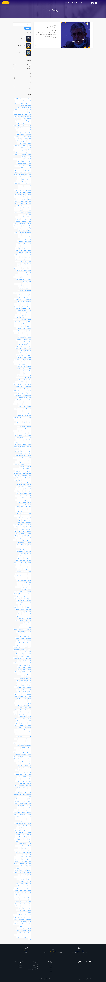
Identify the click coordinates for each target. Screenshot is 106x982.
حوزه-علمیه (28, 315)
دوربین (24, 357)
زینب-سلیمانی (21, 395)
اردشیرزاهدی (23, 660)
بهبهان (26, 214)
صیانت (29, 449)
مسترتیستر (16, 895)
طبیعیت (20, 453)
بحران (29, 197)
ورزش (25, 623)
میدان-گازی (17, 906)
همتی (18, 640)
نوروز (19, 611)
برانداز (26, 201)
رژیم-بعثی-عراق (23, 371)
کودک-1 (22, 868)
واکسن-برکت (21, 618)
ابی (18, 116)
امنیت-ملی (29, 161)
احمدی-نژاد (18, 123)
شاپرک (20, 431)
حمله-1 (23, 741)
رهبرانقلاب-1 (24, 788)
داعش (20, 333)
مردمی (22, 567)
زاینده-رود (29, 388)
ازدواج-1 (25, 665)
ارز (16, 127)
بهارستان (16, 212)
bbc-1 (24, 687)
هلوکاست (24, 932)
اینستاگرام (29, 70)
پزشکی (29, 226)
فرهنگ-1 (23, 484)
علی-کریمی (16, 469)
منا (21, 582)
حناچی (22, 313)
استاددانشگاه (28, 134)
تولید (20, 268)
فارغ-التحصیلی (24, 475)
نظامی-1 (29, 915)
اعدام (26, 148)
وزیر (30, 926)
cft (26, 183)
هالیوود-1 (24, 930)
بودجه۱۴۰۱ (16, 210)
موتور (30, 904)
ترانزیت (15, 712)
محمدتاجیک (22, 553)
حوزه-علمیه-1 (28, 743)
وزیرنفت (15, 629)
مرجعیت (18, 565)
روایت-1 (18, 779)
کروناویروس (17, 861)
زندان (19, 391)
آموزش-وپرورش (28, 656)
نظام (22, 602)
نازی (27, 600)
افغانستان (24, 150)
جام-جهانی (29, 275)
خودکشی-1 (29, 752)
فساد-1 (18, 484)
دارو (14, 752)
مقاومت (29, 580)
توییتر (30, 76)
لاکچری (16, 538)
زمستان (29, 391)
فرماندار (29, 843)
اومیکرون (16, 172)
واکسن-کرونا (16, 921)
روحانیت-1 (17, 781)
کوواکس (29, 870)
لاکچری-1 (15, 872)
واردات (29, 616)
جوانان (29, 295)
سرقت (29, 406)
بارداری (25, 185)
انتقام (20, 165)
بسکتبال (29, 206)
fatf (20, 687)
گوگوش (29, 538)
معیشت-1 (17, 899)
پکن (14, 226)
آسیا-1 (19, 652)
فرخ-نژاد (16, 480)
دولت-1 (18, 763)
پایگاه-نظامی (24, 221)
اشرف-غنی (29, 669)
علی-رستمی (22, 469)
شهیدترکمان (16, 442)
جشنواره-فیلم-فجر (17, 277)
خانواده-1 (22, 745)
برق (15, 694)
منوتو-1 (17, 901)
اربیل (30, 127)
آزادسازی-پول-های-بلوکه (26, 107)
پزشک (15, 223)
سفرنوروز (20, 411)
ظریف (19, 825)
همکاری (23, 643)
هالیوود (20, 636)
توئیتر (25, 721)
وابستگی (19, 614)
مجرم (26, 544)
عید (30, 473)
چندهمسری (28, 734)
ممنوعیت (25, 582)
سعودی (16, 408)
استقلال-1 (29, 667)
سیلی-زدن (19, 429)
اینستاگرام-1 (18, 685)
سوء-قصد (25, 420)
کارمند (29, 509)
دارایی (15, 330)
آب (20, 101)
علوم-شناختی (28, 466)
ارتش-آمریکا (20, 127)
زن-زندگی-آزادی (28, 393)
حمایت (29, 310)
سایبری (29, 402)
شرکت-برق (20, 435)
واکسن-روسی (23, 921)
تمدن (19, 264)
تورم (21, 721)
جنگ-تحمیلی (28, 288)
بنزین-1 (21, 696)
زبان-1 (24, 388)
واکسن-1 (29, 921)
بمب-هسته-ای (17, 208)
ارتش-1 (29, 660)
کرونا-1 (22, 861)
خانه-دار (24, 317)
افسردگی (29, 150)
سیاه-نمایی (29, 426)
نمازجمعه (22, 609)
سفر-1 (30, 803)
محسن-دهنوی (28, 551)
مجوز (17, 544)
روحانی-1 (22, 781)
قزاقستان (20, 500)
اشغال (29, 139)
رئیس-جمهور (19, 366)
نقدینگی (20, 607)
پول (21, 705)
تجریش (29, 248)
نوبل (26, 611)
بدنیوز (18, 199)
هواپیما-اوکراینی (19, 645)
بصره (25, 206)
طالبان (25, 453)
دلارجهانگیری (28, 355)
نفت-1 (25, 915)
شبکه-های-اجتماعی (22, 814)
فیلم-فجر (25, 493)
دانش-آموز (25, 335)
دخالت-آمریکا (18, 339)
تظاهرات (20, 259)
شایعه (16, 433)
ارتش (26, 127)
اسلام (20, 136)
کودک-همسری (28, 524)
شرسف (22, 817)
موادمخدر (20, 585)
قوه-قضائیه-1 (22, 857)
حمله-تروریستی (20, 310)
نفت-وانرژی (28, 607)
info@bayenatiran (32, 969)
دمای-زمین (19, 355)
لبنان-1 (29, 874)
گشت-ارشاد (22, 533)
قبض (30, 854)
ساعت (23, 796)
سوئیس (20, 420)
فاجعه (20, 473)
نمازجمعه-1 (29, 917)
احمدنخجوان (24, 123)
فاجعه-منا (16, 473)
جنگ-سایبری (20, 290)
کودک (19, 522)
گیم (25, 538)
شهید (30, 821)
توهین (15, 268)
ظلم (14, 457)
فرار (26, 841)
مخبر (22, 888)
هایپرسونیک (28, 638)
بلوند (25, 696)
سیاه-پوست (20, 808)
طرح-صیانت (28, 825)
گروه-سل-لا (29, 533)
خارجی (23, 315)
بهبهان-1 (25, 698)
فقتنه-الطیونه (21, 487)
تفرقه (21, 261)
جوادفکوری (16, 292)
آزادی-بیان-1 (24, 652)
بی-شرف (23, 217)
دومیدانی (22, 362)
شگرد (30, 440)
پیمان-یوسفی (20, 241)
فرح (20, 480)
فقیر (30, 489)
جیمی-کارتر (17, 732)
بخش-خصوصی (24, 199)
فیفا (24, 491)
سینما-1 (16, 810)
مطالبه (29, 578)
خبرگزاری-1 (29, 747)
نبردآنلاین (25, 908)
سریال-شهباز (28, 408)
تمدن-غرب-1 (17, 718)
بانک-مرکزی (28, 194)
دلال (23, 355)
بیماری (20, 701)
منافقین (21, 901)
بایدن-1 (19, 194)
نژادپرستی (29, 910)
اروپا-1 (29, 665)
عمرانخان (29, 837)
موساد (17, 587)
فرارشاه (17, 478)
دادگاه (18, 752)
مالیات (29, 544)
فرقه (24, 482)
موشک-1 (20, 904)
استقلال (29, 136)
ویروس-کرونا (28, 928)
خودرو (24, 328)
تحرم (17, 248)
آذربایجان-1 (23, 649)
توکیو (26, 723)
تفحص (25, 261)
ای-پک (15, 174)
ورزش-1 (22, 924)
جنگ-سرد (29, 292)
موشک (21, 591)
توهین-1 (17, 723)
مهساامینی (23, 906)
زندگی (15, 391)
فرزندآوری (29, 482)
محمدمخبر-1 (28, 886)
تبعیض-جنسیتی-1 (27, 709)
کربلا (30, 513)
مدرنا (25, 562)
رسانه (22, 373)
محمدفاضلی (20, 558)
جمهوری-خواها (18, 284)
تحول (21, 250)
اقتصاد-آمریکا (28, 152)
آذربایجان (17, 103)
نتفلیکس (18, 600)
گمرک (24, 872)
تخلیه (20, 252)
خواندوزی (29, 328)
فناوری (21, 489)
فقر (17, 487)
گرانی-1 (23, 529)
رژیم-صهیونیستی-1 (27, 772)
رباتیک (18, 368)
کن (20, 520)
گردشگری (29, 872)
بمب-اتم (29, 208)
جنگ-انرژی (21, 286)
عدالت (21, 828)
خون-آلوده (23, 752)
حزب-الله (22, 306)
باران (30, 185)
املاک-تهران (20, 159)
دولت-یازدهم (28, 362)
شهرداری (22, 442)
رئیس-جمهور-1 (28, 770)
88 (26, 101)
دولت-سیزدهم (17, 359)
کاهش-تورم (28, 511)
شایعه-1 (29, 814)
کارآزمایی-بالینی (28, 507)
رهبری (15, 384)
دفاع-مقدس (28, 353)
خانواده (29, 317)
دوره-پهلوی (19, 357)
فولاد (15, 850)
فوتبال (19, 850)
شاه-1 (19, 812)
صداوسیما (29, 446)
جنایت (29, 286)
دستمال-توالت (18, 348)
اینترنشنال (24, 181)
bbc (30, 183)
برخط (30, 72)
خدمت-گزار (16, 319)
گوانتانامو (25, 536)
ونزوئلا (22, 631)
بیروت (29, 701)
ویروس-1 (21, 926)
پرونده (16, 703)
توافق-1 (29, 721)
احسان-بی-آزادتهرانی (27, 121)
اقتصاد (15, 150)
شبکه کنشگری (89, 979)
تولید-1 (21, 723)
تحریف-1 (16, 709)
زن (25, 391)
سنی (30, 420)
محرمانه (29, 549)
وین (23, 928)
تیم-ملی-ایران (19, 270)
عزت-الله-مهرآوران (22, 830)
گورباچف (20, 536)
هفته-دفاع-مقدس (27, 640)
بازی (24, 192)
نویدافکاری (29, 614)
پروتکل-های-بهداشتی (22, 223)
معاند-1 (21, 899)
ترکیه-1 (19, 714)
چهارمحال (23, 297)
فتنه (30, 478)
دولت (23, 359)
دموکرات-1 (29, 763)
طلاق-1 (23, 825)
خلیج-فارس (17, 326)
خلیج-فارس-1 (17, 747)
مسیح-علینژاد (18, 573)
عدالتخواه (29, 462)
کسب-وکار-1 (22, 863)
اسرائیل (24, 136)
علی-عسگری (18, 834)
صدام (16, 444)
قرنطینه (29, 500)
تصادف (17, 257)
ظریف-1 (18, 457)
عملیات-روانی (18, 471)
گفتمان (17, 533)
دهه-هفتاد (29, 364)
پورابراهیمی (24, 230)
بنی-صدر (17, 696)
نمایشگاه (17, 609)
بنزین (30, 210)
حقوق (16, 739)
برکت (26, 203)
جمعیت (19, 727)
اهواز (26, 174)
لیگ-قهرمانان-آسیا (21, 542)
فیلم (30, 493)
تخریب (17, 250)
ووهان (18, 631)
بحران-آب (29, 694)
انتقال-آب (24, 165)
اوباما (25, 172)
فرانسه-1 (23, 480)
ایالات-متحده (21, 174)
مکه (30, 901)
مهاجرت (16, 591)
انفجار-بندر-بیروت (27, 170)
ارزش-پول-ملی (22, 663)
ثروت (30, 272)
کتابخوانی (22, 511)
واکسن (25, 616)
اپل (15, 116)
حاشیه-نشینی (28, 301)
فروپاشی (20, 482)
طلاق (26, 457)
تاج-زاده (25, 707)
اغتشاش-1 (23, 672)
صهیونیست (16, 446)
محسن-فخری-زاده (20, 551)
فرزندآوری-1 (18, 841)
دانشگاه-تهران (28, 337)
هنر (16, 643)
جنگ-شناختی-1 (28, 732)
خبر (21, 317)
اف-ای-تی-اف (17, 672)
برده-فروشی (17, 201)
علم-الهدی (29, 834)
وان (16, 620)
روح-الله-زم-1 (28, 781)
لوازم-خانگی (28, 542)
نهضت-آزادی (28, 919)
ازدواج (26, 132)
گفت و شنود (28, 86)
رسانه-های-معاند (28, 375)
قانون (26, 495)
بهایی (30, 214)
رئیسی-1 (21, 770)
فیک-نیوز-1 (29, 852)
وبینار (30, 90)
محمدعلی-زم (20, 556)
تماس (51, 971)
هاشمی (19, 928)
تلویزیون (23, 264)
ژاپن (16, 395)
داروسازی (25, 333)
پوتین (29, 230)
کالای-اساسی (24, 509)
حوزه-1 (19, 741)
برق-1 (30, 203)
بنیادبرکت (25, 210)
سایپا (25, 402)
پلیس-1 (25, 228)
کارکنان (21, 507)
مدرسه (29, 890)
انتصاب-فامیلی (28, 676)
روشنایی (29, 384)
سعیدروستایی (17, 801)
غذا (27, 473)
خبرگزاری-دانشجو (27, 319)
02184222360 (33, 967)
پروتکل (29, 223)
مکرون (18, 580)
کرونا (17, 513)
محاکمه (29, 547)
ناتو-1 (30, 908)
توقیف (29, 723)
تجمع (20, 248)
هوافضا (29, 937)
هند (19, 643)
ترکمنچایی (24, 714)
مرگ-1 (22, 892)
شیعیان (29, 444)
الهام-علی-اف (23, 154)
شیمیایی (24, 444)
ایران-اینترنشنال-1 (27, 683)
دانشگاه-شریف (21, 337)
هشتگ (29, 932)
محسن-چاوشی (23, 549)
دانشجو (19, 335)
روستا (16, 785)
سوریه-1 (19, 805)
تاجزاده (29, 243)
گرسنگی (23, 531)
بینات (22, 219)
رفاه (25, 377)
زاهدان (17, 386)
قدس (30, 498)
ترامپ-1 (19, 712)
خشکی (23, 324)
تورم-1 (29, 268)
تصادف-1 (29, 716)
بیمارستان (25, 701)
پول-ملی (24, 232)
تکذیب (17, 261)
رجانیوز (29, 371)
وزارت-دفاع (21, 627)
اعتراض (19, 669)
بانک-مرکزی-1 (24, 692)
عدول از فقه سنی (21, 45)
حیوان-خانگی (21, 743)
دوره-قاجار (23, 763)
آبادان (17, 101)
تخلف (23, 252)
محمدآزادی (28, 553)
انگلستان (16, 170)
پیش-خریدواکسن (21, 237)
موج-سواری (22, 587)
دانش (29, 335)
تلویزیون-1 (23, 718)
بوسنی (25, 212)
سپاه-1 (29, 799)
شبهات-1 (15, 814)
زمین (30, 792)
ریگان (22, 386)
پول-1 (19, 230)
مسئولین (24, 571)
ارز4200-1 (29, 663)
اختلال (19, 125)
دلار (20, 353)
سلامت (29, 417)
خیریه (19, 330)
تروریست (22, 257)
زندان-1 (21, 792)
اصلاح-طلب (23, 141)
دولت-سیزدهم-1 (28, 765)
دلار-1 (30, 761)
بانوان (23, 194)
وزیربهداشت (28, 629)
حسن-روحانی (19, 736)
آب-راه (22, 103)
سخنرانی (20, 404)
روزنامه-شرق (28, 785)
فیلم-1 (24, 852)
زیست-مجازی (28, 395)
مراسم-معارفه (23, 565)
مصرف (25, 576)
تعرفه (16, 259)
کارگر (23, 859)
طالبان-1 (21, 821)
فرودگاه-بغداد (28, 846)
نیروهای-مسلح (21, 919)
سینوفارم (25, 431)
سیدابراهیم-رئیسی (21, 426)
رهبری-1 (18, 788)
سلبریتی (24, 417)
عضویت (22, 464)
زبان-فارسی (19, 388)
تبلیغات (18, 246)
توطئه (18, 721)
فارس (30, 475)
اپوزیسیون (21, 656)
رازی (25, 366)
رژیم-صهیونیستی (27, 373)
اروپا (30, 132)
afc (23, 101)
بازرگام (20, 190)
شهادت (24, 819)
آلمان (26, 112)
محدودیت (19, 547)
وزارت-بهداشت (28, 627)
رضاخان (29, 377)
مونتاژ (16, 904)
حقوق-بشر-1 (28, 741)
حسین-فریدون (21, 739)
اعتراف (29, 145)
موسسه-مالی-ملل (27, 591)
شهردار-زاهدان (18, 819)
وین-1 (25, 634)
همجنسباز (29, 935)
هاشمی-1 (20, 634)
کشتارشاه (23, 518)
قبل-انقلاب (21, 495)
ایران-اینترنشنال (20, 177)
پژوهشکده (24, 226)
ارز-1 (19, 660)
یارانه (18, 937)
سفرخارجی (25, 411)
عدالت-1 (19, 460)
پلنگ (30, 228)
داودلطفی (24, 756)
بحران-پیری (17, 197)
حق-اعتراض (16, 306)
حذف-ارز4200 (28, 306)
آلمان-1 (29, 654)
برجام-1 (19, 694)
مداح (17, 560)
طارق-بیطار (18, 451)
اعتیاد (30, 148)
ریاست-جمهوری (28, 386)
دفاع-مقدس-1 (16, 759)
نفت (24, 605)
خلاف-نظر (23, 747)
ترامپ (24, 255)
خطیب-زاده (28, 326)
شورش (25, 440)
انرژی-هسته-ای (28, 168)
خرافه (20, 322)
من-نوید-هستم (22, 98)
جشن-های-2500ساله (20, 279)
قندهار (29, 502)
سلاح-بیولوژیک (28, 415)
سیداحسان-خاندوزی (27, 429)
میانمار (29, 596)
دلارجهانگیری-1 (24, 761)
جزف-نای (29, 727)
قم (16, 500)
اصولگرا (18, 141)
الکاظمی (29, 154)
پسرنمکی (19, 226)
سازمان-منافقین (28, 400)
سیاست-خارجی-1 (27, 808)
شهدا (17, 440)
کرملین (21, 513)
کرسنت (26, 513)
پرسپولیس (18, 221)
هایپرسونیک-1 (18, 930)
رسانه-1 (20, 772)
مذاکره (25, 890)
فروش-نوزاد (28, 484)
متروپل (21, 877)
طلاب (30, 457)
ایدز (30, 177)
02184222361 (33, 965)
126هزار (16, 98)
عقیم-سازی (21, 832)
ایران (18, 681)
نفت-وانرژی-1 (19, 915)
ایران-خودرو (28, 179)
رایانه (20, 767)
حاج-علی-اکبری (28, 299)
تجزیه (21, 709)
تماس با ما (67, 2)
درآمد (15, 756)
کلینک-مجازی (28, 868)
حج (18, 301)
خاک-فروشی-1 (28, 745)
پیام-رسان (24, 235)
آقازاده (29, 112)
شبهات (30, 82)
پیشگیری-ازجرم (28, 241)
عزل (30, 464)
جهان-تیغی (24, 295)
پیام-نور (29, 235)
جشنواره (24, 727)
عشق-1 (15, 830)
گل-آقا (29, 536)
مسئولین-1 (22, 895)
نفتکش (20, 605)
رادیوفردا (29, 366)
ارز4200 (29, 130)
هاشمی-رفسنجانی (27, 636)
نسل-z (24, 910)
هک (21, 640)
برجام (22, 201)
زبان (23, 790)
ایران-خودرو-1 (19, 683)
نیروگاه (23, 614)
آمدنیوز (21, 654)
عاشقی (29, 460)
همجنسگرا (29, 643)
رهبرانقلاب (20, 384)
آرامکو (29, 105)
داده (30, 78)
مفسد (17, 578)
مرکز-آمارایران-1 (28, 892)
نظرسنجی (29, 605)
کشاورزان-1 (16, 863)
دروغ (19, 344)
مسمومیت (25, 573)
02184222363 (20, 965)
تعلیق (30, 261)
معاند (26, 578)
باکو (20, 192)
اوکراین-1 (29, 681)
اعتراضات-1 (29, 672)
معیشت (21, 578)
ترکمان (16, 255)
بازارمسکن (21, 185)
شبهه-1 (25, 435)
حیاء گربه (54, 31)
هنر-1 (20, 935)
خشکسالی (29, 324)
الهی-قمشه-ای (16, 154)
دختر (30, 342)
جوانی (22, 732)
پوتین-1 (25, 705)
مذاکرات (20, 562)
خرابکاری (29, 322)
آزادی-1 (29, 652)
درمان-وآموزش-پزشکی (26, 344)
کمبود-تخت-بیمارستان (26, 520)
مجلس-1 (29, 879)
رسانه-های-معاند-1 (27, 774)
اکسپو (17, 152)
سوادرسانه (29, 805)
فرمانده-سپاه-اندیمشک (22, 843)
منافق (18, 582)
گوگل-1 (20, 872)
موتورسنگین (28, 587)
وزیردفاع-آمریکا (21, 629)
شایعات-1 (20, 433)
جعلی (30, 281)
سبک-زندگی (17, 402)
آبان (30, 103)
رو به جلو (23, 38)
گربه (19, 529)
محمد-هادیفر (28, 881)
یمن (22, 647)
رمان (22, 377)
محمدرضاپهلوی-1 (19, 883)
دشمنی (22, 759)
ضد (25, 449)
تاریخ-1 (21, 707)
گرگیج (19, 531)
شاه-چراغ (26, 433)
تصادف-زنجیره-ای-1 (22, 716)
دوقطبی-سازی (28, 359)
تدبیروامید (29, 255)
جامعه (24, 275)
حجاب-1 (25, 736)
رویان (25, 384)
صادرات (19, 444)
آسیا (19, 110)
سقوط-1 (23, 413)
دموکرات (29, 357)
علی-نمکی (29, 471)
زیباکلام (17, 792)
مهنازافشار (16, 594)
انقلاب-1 (21, 678)
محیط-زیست (22, 560)
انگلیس (29, 172)
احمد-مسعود (28, 658)
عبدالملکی (24, 460)
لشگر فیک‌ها (22, 53)
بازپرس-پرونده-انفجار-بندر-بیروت (25, 188)
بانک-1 (29, 692)
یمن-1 (29, 939)
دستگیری (24, 348)
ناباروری (23, 598)
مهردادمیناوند (28, 594)
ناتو (30, 600)
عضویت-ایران (16, 464)
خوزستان (24, 330)
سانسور (17, 400)
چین (19, 297)
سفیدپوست (28, 413)
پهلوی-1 (17, 705)
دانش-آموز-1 (23, 754)
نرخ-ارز (26, 602)
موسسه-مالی (23, 589)
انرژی (16, 165)
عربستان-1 (29, 830)
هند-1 (24, 935)
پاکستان (24, 703)
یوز (19, 647)
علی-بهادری (22, 466)
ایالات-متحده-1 (23, 681)
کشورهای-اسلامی (23, 866)
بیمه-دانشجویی (28, 219)
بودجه (29, 698)
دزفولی (29, 348)
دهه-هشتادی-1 (20, 765)
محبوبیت (24, 547)
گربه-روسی (17, 870)
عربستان (17, 462)
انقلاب (21, 170)
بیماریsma (18, 217)
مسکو (29, 573)
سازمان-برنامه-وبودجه (27, 794)
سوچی (16, 420)
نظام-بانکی (19, 912)
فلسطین (25, 489)
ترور (26, 257)
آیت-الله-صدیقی (27, 116)
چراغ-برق (29, 297)
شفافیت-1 (22, 437)
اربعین (15, 125)
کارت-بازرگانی (28, 859)
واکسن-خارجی (28, 620)
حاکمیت (22, 301)
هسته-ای (17, 638)
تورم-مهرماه (24, 268)
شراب (26, 817)
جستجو (27, 28)
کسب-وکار (23, 515)
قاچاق (30, 495)
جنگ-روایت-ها (28, 290)
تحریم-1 (29, 712)
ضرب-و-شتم (28, 451)
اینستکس (29, 687)
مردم (26, 567)
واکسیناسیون (28, 924)
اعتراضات (19, 143)
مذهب (29, 565)
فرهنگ (17, 846)
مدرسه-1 (29, 562)
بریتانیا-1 (16, 203)
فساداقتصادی (28, 487)
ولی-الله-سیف (28, 631)
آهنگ (26, 114)
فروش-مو (22, 846)
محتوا (30, 88)
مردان (29, 567)
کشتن (29, 866)
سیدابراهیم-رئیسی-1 (27, 810)
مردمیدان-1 (16, 890)
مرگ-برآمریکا (16, 892)
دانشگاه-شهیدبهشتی (27, 339)
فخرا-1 (22, 478)
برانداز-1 (23, 694)
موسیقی (25, 904)
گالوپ (15, 527)
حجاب (29, 304)
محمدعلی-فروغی (27, 558)
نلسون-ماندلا (28, 609)
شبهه (30, 817)
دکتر (23, 353)
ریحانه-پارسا (28, 790)
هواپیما (25, 645)
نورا (23, 611)
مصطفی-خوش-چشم (18, 576)
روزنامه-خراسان (22, 783)
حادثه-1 (16, 299)
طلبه (22, 457)
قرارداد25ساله (24, 498)
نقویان (15, 607)
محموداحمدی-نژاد (21, 886)
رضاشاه (19, 776)
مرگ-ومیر (25, 569)
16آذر (30, 101)
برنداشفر (21, 203)
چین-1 (23, 734)
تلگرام (30, 74)
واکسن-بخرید (28, 618)
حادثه (30, 736)
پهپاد (20, 232)
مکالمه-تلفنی (23, 580)
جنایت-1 (20, 730)
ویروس (29, 634)
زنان (22, 391)
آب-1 (28, 649)
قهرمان (29, 504)
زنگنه (22, 393)
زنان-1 (26, 792)
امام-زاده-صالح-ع (27, 159)
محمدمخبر (29, 560)
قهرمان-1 (16, 857)
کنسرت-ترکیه (28, 522)
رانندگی (23, 767)
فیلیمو (21, 493)
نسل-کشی (19, 910)
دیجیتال (23, 364)
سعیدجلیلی (24, 801)
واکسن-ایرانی (19, 616)
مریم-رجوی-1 (28, 895)
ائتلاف (21, 116)
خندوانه (29, 750)
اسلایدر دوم (29, 68)
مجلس (21, 544)
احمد (30, 123)
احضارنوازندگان (18, 121)
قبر (16, 852)
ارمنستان (18, 130)
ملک (30, 582)
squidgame (17, 183)
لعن (15, 540)
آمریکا (15, 112)
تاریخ (25, 243)
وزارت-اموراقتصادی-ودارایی (26, 625)
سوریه (24, 422)
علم (16, 832)
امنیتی (23, 161)
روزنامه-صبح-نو (21, 785)
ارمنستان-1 (16, 663)
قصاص (18, 854)
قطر (26, 857)
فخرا (30, 841)
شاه (30, 433)
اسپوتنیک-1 (21, 132)
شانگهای (23, 812)
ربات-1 (23, 368)
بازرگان (16, 190)
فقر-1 (20, 848)
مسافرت (29, 571)
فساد (30, 848)
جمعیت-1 (25, 281)
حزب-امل (29, 98)
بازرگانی (29, 689)
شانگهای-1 (16, 431)
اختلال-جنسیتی (21, 658)
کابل (21, 504)
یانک (26, 647)
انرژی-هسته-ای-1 (27, 678)
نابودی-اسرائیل (18, 598)
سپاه (30, 404)
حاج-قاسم (21, 299)
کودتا (23, 522)
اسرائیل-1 (23, 667)
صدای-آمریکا (22, 446)
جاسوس (25, 272)
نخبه (30, 602)
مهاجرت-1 (29, 906)
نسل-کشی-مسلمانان (27, 912)
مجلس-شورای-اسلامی (21, 879)
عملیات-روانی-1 (18, 837)
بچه (15, 194)
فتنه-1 (16, 839)
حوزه (19, 313)
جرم (23, 277)
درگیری (20, 342)
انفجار (22, 168)
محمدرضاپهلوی (28, 556)
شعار (30, 437)
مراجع (21, 890)
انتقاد (23, 676)
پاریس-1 (29, 703)
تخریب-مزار (28, 252)
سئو (22, 402)
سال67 (21, 400)
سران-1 (15, 404)
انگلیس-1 (16, 678)
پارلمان (18, 219)
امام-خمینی (28, 156)
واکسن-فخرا (21, 620)
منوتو (24, 585)
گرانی (21, 870)
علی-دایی (23, 834)
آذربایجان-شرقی (17, 649)
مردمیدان (17, 567)
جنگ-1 (16, 730)
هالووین (29, 930)
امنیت (15, 159)
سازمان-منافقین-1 (17, 794)
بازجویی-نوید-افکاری (27, 190)
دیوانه (19, 364)
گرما (16, 531)
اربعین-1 (15, 658)
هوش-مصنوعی (23, 937)
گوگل (16, 536)
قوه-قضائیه (19, 502)
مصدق (29, 576)
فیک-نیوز (20, 491)
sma (23, 183)
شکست (17, 437)
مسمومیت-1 (24, 897)
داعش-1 (29, 754)
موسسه (29, 589)
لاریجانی (21, 538)
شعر (26, 437)
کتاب (30, 861)
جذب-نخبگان (28, 277)
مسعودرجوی (18, 571)
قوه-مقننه (25, 502)
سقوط (26, 803)
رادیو (15, 364)
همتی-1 (19, 932)
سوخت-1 (29, 422)
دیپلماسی (29, 767)
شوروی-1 (29, 819)
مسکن (29, 897)
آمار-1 (25, 654)
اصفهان (23, 669)
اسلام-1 (19, 667)
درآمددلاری (25, 342)
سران (26, 799)
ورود (51, 965)
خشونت (19, 324)
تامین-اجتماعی (19, 243)
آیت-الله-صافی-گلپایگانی (18, 114)
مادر (19, 874)
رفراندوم (22, 779)
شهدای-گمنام (28, 442)
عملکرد (24, 471)
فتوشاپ (26, 478)
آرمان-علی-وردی (24, 105)
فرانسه (23, 841)
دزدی (18, 346)
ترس (20, 255)
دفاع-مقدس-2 (28, 350)
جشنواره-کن (28, 279)
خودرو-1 (24, 750)
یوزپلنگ (15, 647)
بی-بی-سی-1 (19, 698)
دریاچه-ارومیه (28, 759)
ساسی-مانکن (28, 796)
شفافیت (17, 817)
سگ (19, 413)
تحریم (25, 250)
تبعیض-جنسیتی (24, 246)
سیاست (29, 424)
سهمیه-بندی (19, 422)
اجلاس (23, 119)
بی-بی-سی (21, 214)
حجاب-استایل (17, 304)
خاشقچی (15, 743)
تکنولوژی (29, 718)
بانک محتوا (73, 2)
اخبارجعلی (29, 125)
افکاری (19, 150)
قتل (16, 495)
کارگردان (17, 507)
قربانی (19, 498)
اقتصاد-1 (23, 674)
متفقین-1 (16, 877)
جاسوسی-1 (21, 725)
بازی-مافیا (24, 689)
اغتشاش (21, 148)
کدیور (26, 861)
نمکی (30, 611)
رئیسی (29, 368)
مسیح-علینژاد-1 (17, 897)
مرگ (30, 569)
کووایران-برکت (28, 527)
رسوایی (29, 776)
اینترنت (29, 181)
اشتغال (16, 136)
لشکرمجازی (19, 540)
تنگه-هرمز (23, 266)
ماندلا (25, 877)
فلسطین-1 (29, 850)
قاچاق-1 (19, 852)
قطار (30, 857)
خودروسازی (19, 328)
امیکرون (19, 161)
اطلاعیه (29, 143)
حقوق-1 (29, 308)
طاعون (29, 453)
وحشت (29, 623)
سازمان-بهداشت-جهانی (22, 397)
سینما (30, 431)
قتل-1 (26, 854)
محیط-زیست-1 (28, 888)
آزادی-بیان (29, 110)
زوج (18, 393)
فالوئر (18, 475)
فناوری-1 (23, 850)
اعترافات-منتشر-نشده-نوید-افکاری (20, 145)
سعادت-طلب (22, 408)
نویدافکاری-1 (17, 917)
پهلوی (16, 232)
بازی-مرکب (19, 689)
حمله (25, 310)
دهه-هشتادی (16, 362)
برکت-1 (29, 696)
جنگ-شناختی (22, 292)
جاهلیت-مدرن (18, 275)
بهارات (21, 212)
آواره (30, 114)
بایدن (19, 692)
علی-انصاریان (28, 469)
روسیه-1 (17, 382)
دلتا (15, 761)
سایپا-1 (19, 796)
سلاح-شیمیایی (20, 415)
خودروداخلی (19, 750)
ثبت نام (50, 967)
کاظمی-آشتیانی (18, 859)
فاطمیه (25, 839)
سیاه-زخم (16, 424)
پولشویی (29, 232)
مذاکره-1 (15, 562)
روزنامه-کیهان (23, 382)
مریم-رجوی (20, 569)
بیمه (16, 701)
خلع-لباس (23, 326)
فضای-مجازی (24, 848)
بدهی (29, 201)
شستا (15, 435)
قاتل (17, 493)
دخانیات (19, 756)
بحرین (29, 199)
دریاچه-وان (29, 346)
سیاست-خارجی (23, 424)
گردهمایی (29, 531)
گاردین (22, 527)
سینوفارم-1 (29, 812)
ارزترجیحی (24, 130)
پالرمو (20, 703)
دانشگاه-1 (18, 754)
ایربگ (29, 685)
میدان (25, 596)
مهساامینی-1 (21, 594)
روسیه (29, 788)
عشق (26, 464)
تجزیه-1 (24, 248)
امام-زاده (23, 156)
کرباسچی (17, 511)
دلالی (19, 761)
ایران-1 (26, 177)
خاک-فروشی (18, 315)
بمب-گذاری (23, 208)
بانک (17, 192)
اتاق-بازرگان (28, 119)
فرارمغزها (29, 480)
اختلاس (23, 125)
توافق (18, 266)
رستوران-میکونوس (18, 774)
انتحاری (29, 163)
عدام (24, 462)
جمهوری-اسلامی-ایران (26, 284)
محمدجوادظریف (28, 883)
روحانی (20, 379)
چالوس (19, 295)
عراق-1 (17, 828)
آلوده (22, 112)
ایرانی (23, 179)
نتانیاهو (22, 600)
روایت (18, 377)
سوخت (23, 805)
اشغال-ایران (24, 139)
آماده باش (29, 64)
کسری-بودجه (17, 515)
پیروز (30, 707)
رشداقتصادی (20, 375)
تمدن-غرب (29, 266)
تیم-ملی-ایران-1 (28, 725)
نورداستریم (23, 917)
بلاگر (21, 206)
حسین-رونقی (28, 739)
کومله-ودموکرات (17, 524)
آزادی (19, 107)
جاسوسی (20, 272)
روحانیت (29, 382)
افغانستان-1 (29, 674)
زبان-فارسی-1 (18, 790)
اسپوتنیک (20, 665)
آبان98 (26, 103)
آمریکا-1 (16, 654)
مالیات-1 (29, 877)
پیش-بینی (29, 237)
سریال (20, 406)
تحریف (29, 250)
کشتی (19, 518)
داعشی (16, 333)
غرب (24, 473)
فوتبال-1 (17, 489)
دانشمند (29, 756)
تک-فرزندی (28, 264)
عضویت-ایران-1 (28, 832)
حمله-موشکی (28, 313)
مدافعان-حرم (17, 888)
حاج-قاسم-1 (18, 734)
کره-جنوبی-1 (28, 863)
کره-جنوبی (29, 515)
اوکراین (21, 172)
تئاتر (30, 246)
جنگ (25, 286)
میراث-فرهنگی (19, 596)
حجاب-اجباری (24, 304)
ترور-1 (16, 714)
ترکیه (30, 257)
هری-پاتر (22, 638)
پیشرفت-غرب (23, 239)
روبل (30, 379)
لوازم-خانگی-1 (24, 874)
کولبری (18, 868)
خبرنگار (21, 319)
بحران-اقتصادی (24, 197)
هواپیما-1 (16, 935)
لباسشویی (29, 540)
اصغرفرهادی (18, 139)
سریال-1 (29, 801)
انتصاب (29, 165)
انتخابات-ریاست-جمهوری (21, 163)
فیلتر (16, 491)
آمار (18, 112)
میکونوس (29, 598)
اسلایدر (29, 66)
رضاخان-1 (24, 776)
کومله (22, 524)
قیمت (25, 504)
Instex (16, 687)
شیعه (26, 821)
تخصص (24, 712)
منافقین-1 (29, 585)
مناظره (26, 901)
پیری (20, 235)
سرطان (16, 799)
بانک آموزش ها (79, 2)
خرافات (24, 322)
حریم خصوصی (82, 979)
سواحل (16, 803)
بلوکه (18, 206)
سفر (30, 411)
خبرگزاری (17, 317)
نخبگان (20, 908)
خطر (15, 324)
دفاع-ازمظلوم (21, 350)
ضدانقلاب (21, 449)
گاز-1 (25, 870)
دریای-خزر (23, 346)
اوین (30, 174)
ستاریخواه (25, 404)
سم (20, 417)
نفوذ (14, 915)
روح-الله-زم (25, 379)
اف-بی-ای (16, 148)
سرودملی (25, 406)
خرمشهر (15, 322)
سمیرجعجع (16, 417)
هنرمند (29, 645)
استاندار (22, 134)
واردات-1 (15, 919)
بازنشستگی (28, 192)
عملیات (30, 84)
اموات (19, 674)
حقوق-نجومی (18, 308)
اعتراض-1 (24, 143)
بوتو (21, 210)
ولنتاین (26, 926)
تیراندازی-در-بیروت (27, 270)
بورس (29, 212)
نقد (24, 607)
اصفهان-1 (29, 141)
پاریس (29, 221)
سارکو (30, 397)
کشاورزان (29, 518)
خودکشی (29, 330)
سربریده (21, 799)
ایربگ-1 (19, 179)
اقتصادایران (22, 152)
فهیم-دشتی (28, 491)
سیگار (20, 810)
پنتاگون (21, 228)
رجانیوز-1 (17, 770)
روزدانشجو (29, 783)
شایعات (29, 80)
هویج (29, 647)
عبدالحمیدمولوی (28, 828)
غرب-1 (29, 839)
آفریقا (16, 110)
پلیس (29, 705)
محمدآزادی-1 (21, 881)
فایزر (15, 475)
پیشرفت (29, 239)
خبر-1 (18, 745)
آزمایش (23, 110)
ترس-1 (29, 714)
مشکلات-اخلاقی (28, 899)
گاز (18, 527)
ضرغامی (22, 451)
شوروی (21, 440)
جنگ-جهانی (21, 288)
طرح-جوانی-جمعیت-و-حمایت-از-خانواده (23, 455)
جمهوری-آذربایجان (27, 730)
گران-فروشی (28, 529)
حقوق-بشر (24, 308)
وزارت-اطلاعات (16, 924)
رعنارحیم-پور (28, 779)
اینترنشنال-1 (24, 685)
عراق (21, 462)
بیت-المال (29, 217)
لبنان (24, 540)
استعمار (18, 134)
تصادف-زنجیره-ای (27, 259)
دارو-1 (30, 333)
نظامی (18, 602)
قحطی (22, 854)
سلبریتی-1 (21, 803)
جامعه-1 (16, 725)
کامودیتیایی (18, 509)
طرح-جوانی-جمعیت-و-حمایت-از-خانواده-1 (23, 823)
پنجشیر (16, 228)
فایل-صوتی (20, 839)
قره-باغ (25, 500)
